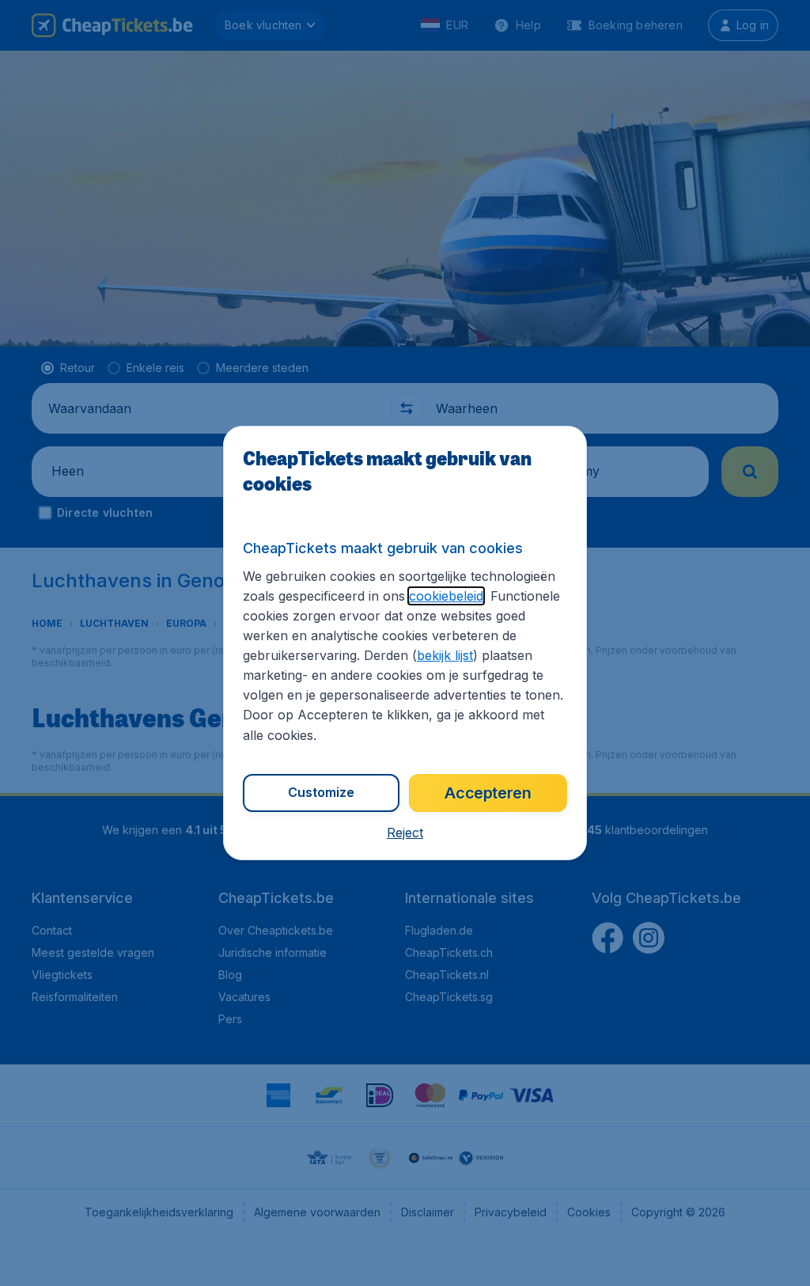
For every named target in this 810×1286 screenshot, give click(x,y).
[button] (405, 832)
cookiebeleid (446, 596)
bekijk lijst (445, 655)
